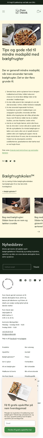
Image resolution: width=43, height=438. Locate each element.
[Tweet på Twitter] (10, 161)
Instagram (22, 338)
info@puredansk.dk (9, 334)
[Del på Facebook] (6, 161)
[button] (38, 12)
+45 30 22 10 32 (7, 332)
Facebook (13, 338)
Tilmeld (36, 267)
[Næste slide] (38, 231)
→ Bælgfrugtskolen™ (9, 191)
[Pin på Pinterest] (14, 161)
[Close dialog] (35, 379)
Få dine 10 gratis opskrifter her (20, 430)
